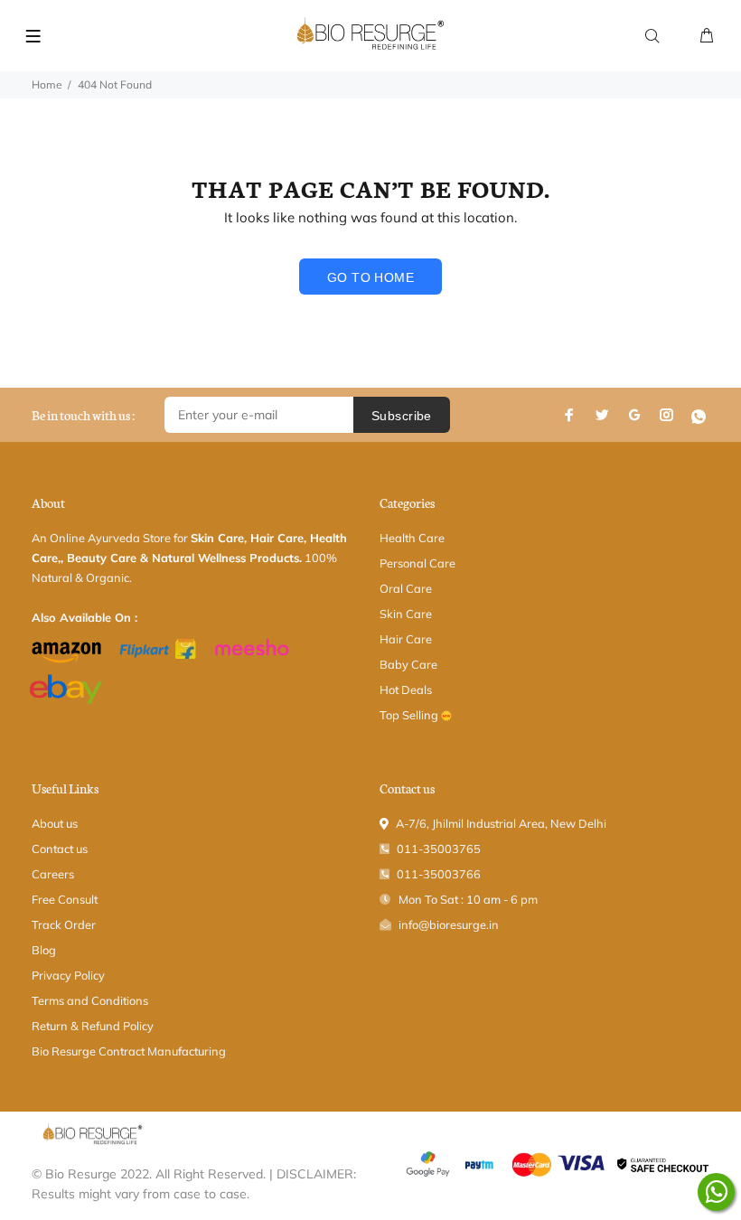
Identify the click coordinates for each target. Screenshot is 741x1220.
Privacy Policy (68, 975)
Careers (53, 874)
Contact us (60, 848)
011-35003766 (439, 874)
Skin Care (406, 613)
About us (55, 823)
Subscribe (401, 415)
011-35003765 (439, 848)
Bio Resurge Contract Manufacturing (129, 1051)
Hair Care (406, 639)
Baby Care (408, 664)
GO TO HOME (370, 277)
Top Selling (410, 715)
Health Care (412, 537)
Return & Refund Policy (93, 1025)
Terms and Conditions (90, 1000)
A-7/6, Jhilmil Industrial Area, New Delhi (501, 823)
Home (47, 84)
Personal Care (417, 563)
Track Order (64, 924)
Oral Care (406, 588)
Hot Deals (406, 689)
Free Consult (65, 899)
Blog (44, 950)
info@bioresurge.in (449, 924)
